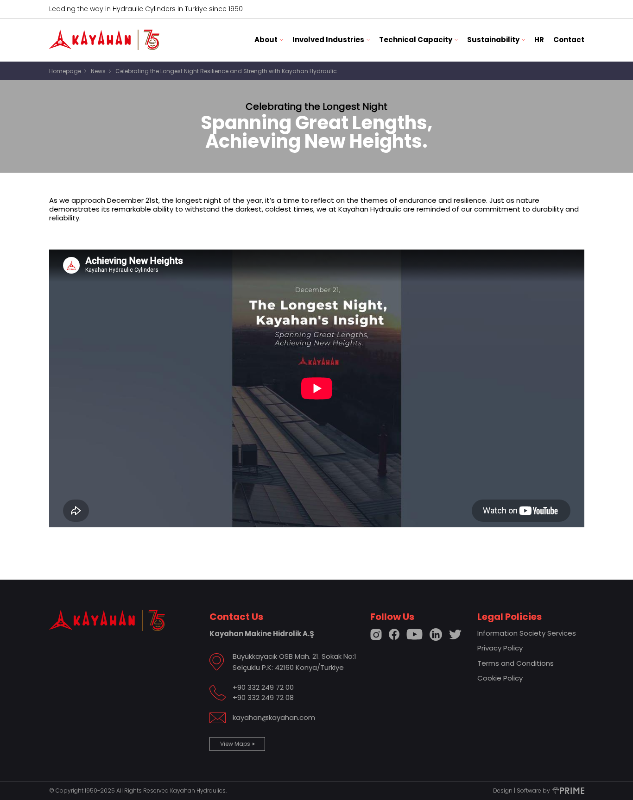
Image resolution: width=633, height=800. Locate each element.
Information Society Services (526, 633)
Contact (568, 39)
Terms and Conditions (515, 663)
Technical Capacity (415, 39)
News (98, 71)
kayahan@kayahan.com (274, 717)
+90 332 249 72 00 (263, 687)
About (266, 39)
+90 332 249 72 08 (263, 697)
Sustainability (493, 39)
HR (539, 39)
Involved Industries (328, 39)
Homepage (65, 71)
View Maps (235, 744)
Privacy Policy (500, 648)
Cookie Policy (500, 678)
